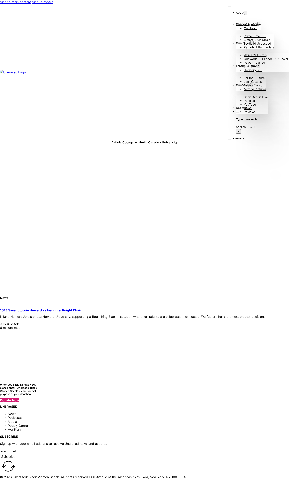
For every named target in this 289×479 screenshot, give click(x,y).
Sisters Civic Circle (257, 40)
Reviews (250, 112)
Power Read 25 (254, 62)
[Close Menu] (229, 6)
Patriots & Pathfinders (259, 47)
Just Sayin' (251, 66)
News (248, 108)
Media (12, 422)
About (240, 12)
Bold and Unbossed (257, 43)
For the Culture (254, 78)
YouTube (250, 104)
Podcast (249, 101)
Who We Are (252, 24)
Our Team (250, 28)
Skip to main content (15, 2)
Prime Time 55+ (255, 36)
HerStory (14, 429)
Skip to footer (42, 2)
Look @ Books (253, 82)
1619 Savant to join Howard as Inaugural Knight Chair (40, 310)
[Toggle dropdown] (245, 13)
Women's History (255, 55)
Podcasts (15, 418)
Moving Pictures (255, 89)
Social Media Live (256, 97)
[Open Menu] (229, 139)
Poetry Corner (254, 85)
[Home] (31, 72)
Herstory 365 (253, 70)
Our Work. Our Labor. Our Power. (266, 59)
